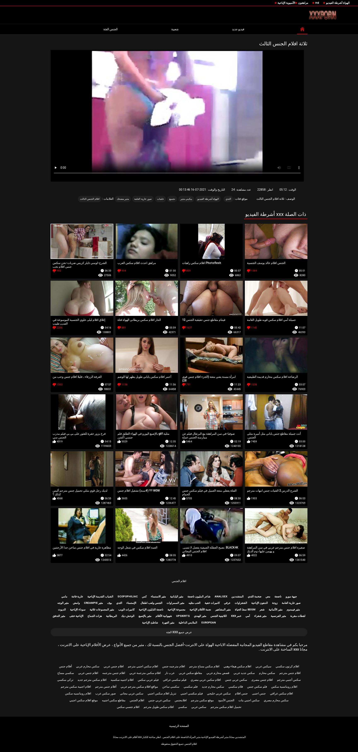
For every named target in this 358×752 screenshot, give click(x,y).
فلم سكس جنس (257, 686)
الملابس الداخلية (188, 622)
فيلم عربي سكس (148, 679)
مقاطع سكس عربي (190, 673)
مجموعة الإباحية (176, 609)
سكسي (182, 707)
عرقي (227, 602)
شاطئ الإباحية (150, 622)
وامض (76, 602)
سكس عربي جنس (236, 679)
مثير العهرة (168, 622)
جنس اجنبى (259, 693)
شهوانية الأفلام (164, 615)
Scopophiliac (127, 596)
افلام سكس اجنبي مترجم (143, 666)
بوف (109, 602)
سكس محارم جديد (213, 686)
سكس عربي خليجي (219, 693)
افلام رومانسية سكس (284, 686)
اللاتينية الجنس (218, 615)
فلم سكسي (191, 686)
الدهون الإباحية (259, 602)
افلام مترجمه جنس (173, 666)
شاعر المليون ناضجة (198, 596)
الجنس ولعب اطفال (151, 602)
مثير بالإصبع (145, 615)
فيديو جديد (238, 29)
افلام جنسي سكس (128, 707)
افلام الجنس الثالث (90, 198)
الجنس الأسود (226, 700)
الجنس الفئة (110, 29)
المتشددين (237, 596)
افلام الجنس (179, 581)
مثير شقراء (260, 615)
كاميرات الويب (126, 609)
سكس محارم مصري (276, 700)
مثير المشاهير (223, 609)
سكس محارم (267, 673)
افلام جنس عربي (114, 666)
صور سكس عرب (105, 693)
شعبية (175, 29)
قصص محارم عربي (217, 673)
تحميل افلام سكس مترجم (225, 707)
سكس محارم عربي (87, 666)
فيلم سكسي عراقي (174, 679)
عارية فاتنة (77, 596)
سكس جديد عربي (244, 673)
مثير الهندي (200, 615)
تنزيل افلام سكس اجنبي (162, 693)
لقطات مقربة (297, 615)
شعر (262, 609)
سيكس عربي (263, 666)
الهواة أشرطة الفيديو (338, 2)
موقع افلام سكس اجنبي (83, 700)
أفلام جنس (65, 666)
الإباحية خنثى (76, 615)
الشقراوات (241, 602)
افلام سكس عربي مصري (206, 679)
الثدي (228, 198)
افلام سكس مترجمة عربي (145, 673)
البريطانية (111, 615)
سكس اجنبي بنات (249, 700)
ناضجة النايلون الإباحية (151, 609)
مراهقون (303, 2)
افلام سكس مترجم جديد (91, 679)
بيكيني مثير (186, 198)
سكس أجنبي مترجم (289, 679)
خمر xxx (236, 615)
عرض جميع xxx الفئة (179, 632)
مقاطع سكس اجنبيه (114, 700)
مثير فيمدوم (293, 609)
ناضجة (278, 596)
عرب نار (170, 673)
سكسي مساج (65, 673)
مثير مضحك (123, 198)
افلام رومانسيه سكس (78, 693)
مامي (64, 596)
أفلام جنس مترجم (105, 686)
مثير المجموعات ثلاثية (102, 609)
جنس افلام (241, 693)
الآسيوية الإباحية (286, 2)
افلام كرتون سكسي (287, 666)
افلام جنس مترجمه (113, 673)
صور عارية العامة (143, 198)
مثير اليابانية (176, 596)
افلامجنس (181, 700)
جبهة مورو (291, 596)
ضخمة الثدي (254, 596)
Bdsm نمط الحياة (245, 609)
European (208, 622)
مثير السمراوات (175, 602)
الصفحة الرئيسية (179, 726)
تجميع (172, 198)
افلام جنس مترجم (290, 673)
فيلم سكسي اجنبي (191, 693)
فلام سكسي (235, 686)
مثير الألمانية (276, 609)
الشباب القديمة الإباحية (100, 596)
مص (268, 596)
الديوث (62, 609)
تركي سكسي (65, 679)
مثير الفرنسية (278, 615)
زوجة (275, 602)
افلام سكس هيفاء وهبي (237, 666)
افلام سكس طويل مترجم (159, 707)
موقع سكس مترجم (202, 700)
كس (144, 596)
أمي (248, 615)
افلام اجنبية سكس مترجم (76, 686)
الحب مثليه (195, 602)
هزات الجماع (95, 615)
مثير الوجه (63, 602)
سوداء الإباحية (78, 609)
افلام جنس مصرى (262, 679)
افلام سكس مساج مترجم (204, 666)
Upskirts (183, 615)
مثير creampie (93, 602)
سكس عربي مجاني (131, 693)
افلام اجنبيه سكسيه (122, 679)
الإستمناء (131, 602)
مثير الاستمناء (158, 596)
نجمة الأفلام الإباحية (200, 609)
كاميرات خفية (212, 602)
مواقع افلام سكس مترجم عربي (139, 686)
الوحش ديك (127, 615)
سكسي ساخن (170, 686)
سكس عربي (198, 707)
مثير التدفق (59, 615)
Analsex (221, 596)
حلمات (160, 198)
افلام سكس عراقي (281, 693)
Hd (317, 2)
